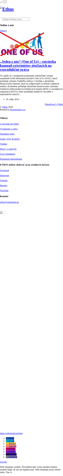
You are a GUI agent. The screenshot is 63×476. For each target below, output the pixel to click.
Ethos (5, 107)
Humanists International (11, 159)
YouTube (4, 190)
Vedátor (3, 144)
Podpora (13, 454)
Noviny (12, 443)
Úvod (11, 438)
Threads (3, 180)
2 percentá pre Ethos (9, 124)
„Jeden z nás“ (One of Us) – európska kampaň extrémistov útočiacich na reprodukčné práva (28, 65)
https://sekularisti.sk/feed (11, 433)
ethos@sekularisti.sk (9, 202)
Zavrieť (3, 462)
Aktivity (12, 446)
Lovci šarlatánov (7, 154)
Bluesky (4, 185)
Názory (3, 30)
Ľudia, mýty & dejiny (10, 139)
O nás (11, 441)
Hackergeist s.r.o (17, 109)
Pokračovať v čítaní (54, 104)
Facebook (4, 170)
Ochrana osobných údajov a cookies (29, 472)
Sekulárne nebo (7, 134)
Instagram (4, 175)
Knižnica (13, 457)
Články (12, 449)
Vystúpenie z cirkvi (9, 129)
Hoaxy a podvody (8, 149)
